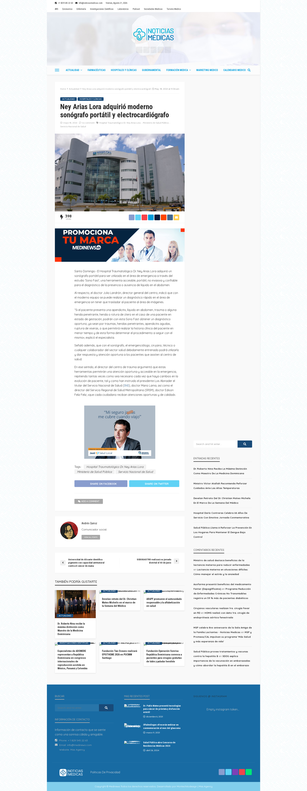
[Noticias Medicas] (153, 34)
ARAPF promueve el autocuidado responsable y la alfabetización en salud (164, 602)
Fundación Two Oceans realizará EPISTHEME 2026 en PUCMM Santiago (119, 654)
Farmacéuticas (97, 70)
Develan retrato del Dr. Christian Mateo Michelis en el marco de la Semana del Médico (119, 602)
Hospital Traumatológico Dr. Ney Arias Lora (120, 122)
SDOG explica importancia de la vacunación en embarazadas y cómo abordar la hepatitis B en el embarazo (221, 661)
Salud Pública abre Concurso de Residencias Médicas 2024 (159, 744)
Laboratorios (123, 9)
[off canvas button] (57, 70)
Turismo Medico (174, 9)
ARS (56, 9)
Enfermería (81, 9)
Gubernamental (151, 70)
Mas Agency (77, 749)
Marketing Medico (207, 70)
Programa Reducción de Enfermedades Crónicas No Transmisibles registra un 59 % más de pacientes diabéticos (222, 593)
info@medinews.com (79, 745)
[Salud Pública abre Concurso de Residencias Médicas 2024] (132, 742)
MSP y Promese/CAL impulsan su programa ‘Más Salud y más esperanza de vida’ (222, 637)
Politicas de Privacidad (105, 772)
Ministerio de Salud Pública (156, 122)
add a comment (90, 501)
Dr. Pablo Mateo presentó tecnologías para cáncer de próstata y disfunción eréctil (162, 708)
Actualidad (72, 70)
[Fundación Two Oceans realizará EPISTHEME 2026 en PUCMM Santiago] (119, 644)
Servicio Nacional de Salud (73, 126)
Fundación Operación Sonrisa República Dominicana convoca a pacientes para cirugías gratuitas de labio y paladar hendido (164, 656)
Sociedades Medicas (153, 9)
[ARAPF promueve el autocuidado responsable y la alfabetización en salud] (164, 592)
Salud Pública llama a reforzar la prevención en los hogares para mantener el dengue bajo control (222, 532)
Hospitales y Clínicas (124, 70)
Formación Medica (177, 70)
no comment (88, 122)
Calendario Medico (234, 70)
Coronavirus (67, 9)
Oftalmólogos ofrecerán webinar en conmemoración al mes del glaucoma (161, 726)
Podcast (136, 9)
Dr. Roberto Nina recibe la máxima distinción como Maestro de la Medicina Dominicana (71, 629)
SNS (126, 385)
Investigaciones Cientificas (102, 9)
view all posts (90, 537)
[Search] (249, 70)
